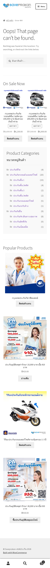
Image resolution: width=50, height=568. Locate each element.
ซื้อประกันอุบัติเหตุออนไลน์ (25, 519)
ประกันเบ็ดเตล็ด (20, 226)
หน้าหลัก (9, 20)
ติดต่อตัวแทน (13, 138)
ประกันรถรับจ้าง (20, 206)
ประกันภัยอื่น (16, 211)
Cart (38, 561)
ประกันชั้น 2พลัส (20, 185)
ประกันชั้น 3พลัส (20, 195)
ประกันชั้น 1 (18, 180)
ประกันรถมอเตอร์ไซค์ (23, 201)
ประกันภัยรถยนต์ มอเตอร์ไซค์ (23, 174)
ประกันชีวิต (15, 169)
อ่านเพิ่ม (25, 378)
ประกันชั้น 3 (18, 190)
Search (25, 563)
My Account (8, 563)
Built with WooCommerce (15, 552)
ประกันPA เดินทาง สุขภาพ (25, 216)
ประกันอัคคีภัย (20, 221)
